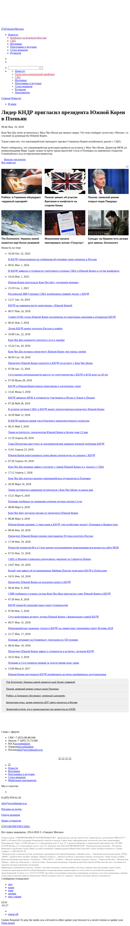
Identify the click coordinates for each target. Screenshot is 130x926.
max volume (14, 896)
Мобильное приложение (22, 780)
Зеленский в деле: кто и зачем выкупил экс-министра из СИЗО (40, 709)
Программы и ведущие (23, 46)
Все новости (8, 162)
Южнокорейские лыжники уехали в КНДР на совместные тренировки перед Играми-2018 (60, 628)
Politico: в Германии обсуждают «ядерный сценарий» (35, 695)
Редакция (15, 53)
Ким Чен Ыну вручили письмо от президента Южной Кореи (43, 512)
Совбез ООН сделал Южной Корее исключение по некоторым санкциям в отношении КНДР (62, 317)
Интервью (16, 43)
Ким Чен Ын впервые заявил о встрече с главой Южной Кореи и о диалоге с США (56, 466)
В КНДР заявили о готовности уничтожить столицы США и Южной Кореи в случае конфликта (63, 270)
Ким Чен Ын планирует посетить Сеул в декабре (36, 340)
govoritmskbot (22, 743)
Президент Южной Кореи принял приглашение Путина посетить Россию (50, 536)
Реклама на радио (11, 809)
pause (11, 887)
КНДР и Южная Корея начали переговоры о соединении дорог (44, 386)
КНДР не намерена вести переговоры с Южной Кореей (40, 305)
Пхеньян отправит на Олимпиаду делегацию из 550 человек (43, 639)
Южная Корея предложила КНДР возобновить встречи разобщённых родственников (57, 674)
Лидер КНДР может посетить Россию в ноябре (35, 328)
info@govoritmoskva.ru (30, 749)
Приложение (22, 92)
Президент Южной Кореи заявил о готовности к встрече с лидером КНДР (51, 651)
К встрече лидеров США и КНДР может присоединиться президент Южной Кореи (56, 409)
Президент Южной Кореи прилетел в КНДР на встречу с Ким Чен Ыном (50, 363)
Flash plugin (8, 923)
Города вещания (10, 814)
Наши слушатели (11, 820)
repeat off (13, 914)
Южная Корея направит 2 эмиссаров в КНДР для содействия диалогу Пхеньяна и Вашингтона (63, 524)
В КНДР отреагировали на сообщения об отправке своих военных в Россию (52, 259)
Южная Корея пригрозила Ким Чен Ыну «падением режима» (43, 282)
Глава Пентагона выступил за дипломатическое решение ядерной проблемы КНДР (56, 443)
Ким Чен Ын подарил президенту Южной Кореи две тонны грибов (47, 351)
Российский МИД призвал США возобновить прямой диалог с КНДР (48, 293)
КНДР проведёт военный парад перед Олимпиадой (38, 605)
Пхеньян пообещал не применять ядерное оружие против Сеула (45, 501)
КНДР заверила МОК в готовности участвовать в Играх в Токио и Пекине (51, 397)
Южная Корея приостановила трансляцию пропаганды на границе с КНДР (51, 455)
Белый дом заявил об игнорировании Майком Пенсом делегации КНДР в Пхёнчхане (57, 570)
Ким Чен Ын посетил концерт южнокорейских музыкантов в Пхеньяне (49, 478)
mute (10, 890)
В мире (12, 104)
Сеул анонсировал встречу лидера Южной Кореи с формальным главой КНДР (53, 616)
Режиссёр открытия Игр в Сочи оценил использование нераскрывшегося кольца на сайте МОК (63, 547)
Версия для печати (15, 159)
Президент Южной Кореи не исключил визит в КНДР (39, 582)
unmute (12, 893)
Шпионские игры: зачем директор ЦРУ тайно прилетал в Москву (42, 702)
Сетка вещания (19, 49)
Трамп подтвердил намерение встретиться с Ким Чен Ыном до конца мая (50, 489)
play (10, 884)
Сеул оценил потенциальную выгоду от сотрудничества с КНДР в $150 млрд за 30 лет (58, 374)
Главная (5, 98)
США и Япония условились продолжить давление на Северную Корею (49, 559)
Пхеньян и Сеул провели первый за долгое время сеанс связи (43, 662)
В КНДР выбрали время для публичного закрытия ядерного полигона (48, 420)
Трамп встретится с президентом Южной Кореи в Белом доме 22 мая (48, 432)
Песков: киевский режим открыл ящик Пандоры (32, 688)
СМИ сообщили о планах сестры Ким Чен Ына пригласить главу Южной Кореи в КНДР (59, 593)
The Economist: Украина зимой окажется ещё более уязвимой (40, 682)
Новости (13, 34)
